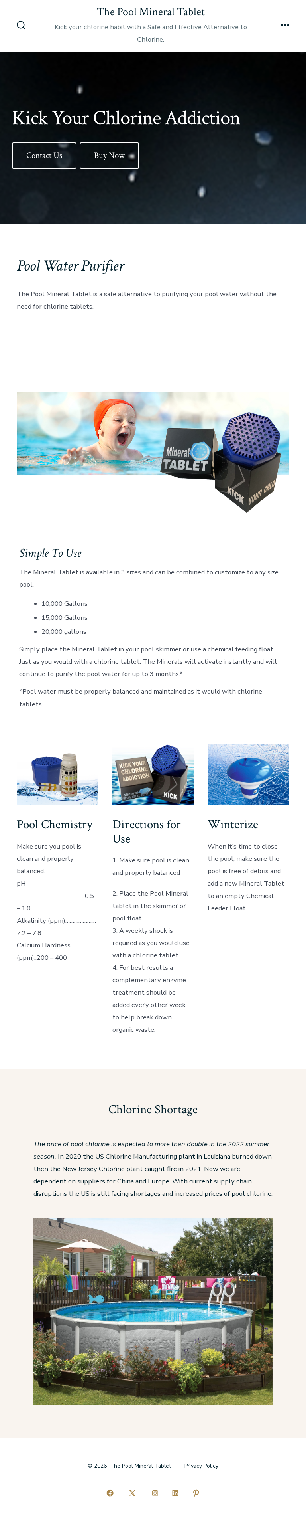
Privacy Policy (201, 1466)
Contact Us (44, 155)
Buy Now (109, 155)
